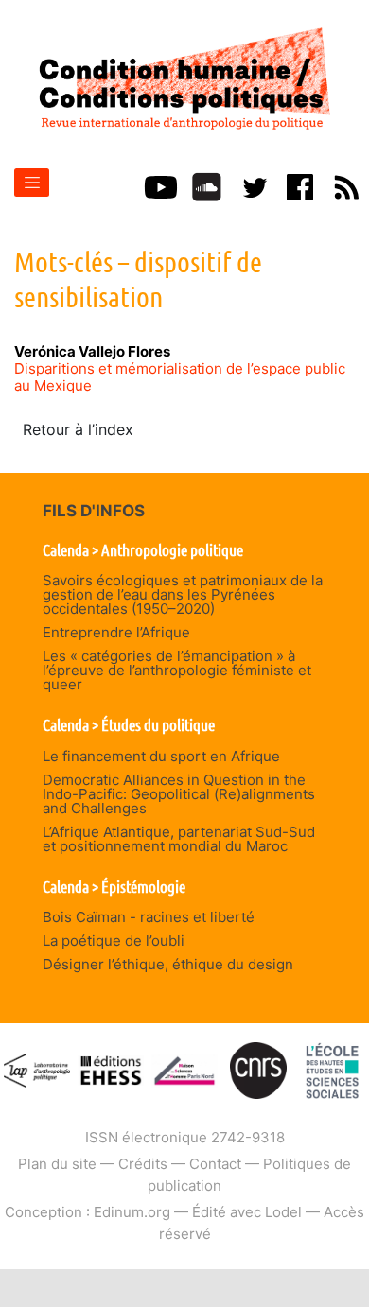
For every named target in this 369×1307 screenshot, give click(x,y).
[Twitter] (253, 185)
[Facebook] (300, 185)
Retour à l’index (78, 429)
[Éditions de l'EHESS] (111, 1069)
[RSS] (346, 185)
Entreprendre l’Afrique (116, 632)
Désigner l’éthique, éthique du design (168, 964)
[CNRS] (258, 1069)
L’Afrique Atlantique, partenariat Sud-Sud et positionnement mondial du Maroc (179, 839)
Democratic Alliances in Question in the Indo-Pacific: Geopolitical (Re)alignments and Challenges (179, 794)
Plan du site (57, 1164)
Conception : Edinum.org (87, 1212)
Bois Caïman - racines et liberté (149, 917)
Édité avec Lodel (247, 1212)
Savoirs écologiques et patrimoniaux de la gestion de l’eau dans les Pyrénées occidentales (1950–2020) (183, 594)
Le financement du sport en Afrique (161, 756)
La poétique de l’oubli (113, 941)
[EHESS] (332, 1069)
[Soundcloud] (206, 185)
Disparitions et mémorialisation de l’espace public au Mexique (179, 376)
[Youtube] (161, 185)
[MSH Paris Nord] (184, 1069)
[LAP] (37, 1069)
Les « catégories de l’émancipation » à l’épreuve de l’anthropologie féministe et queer (177, 670)
